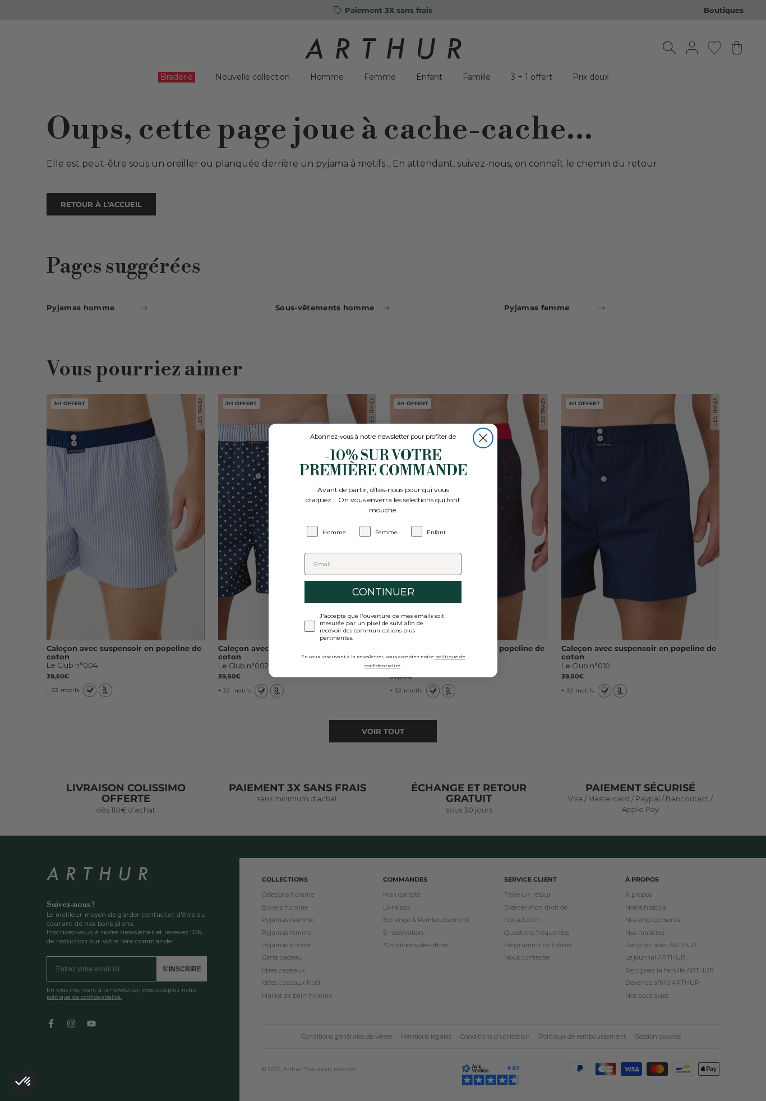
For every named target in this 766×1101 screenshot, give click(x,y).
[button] (23, 1081)
